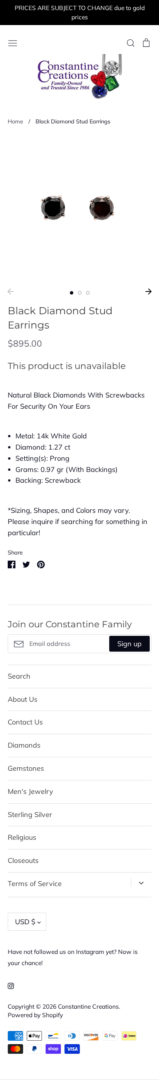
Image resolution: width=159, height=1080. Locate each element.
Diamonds (24, 745)
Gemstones (26, 768)
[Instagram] (8, 985)
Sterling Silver (30, 814)
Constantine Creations (88, 1006)
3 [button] (88, 293)
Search (19, 676)
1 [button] (71, 293)
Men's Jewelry (30, 791)
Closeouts (23, 860)
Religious (22, 837)
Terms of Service (35, 883)
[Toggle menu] (13, 42)
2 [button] (79, 293)
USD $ (25, 921)
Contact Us (25, 722)
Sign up (129, 643)
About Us (22, 699)
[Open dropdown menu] (141, 882)
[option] (79, 209)
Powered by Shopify (35, 1015)
